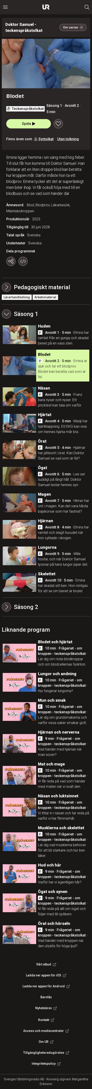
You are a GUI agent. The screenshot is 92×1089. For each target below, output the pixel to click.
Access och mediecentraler (43, 1031)
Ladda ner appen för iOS (43, 975)
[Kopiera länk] (11, 261)
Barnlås (46, 997)
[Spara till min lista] (58, 123)
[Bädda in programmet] (23, 261)
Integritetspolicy (44, 1063)
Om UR (43, 1042)
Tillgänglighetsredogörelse (43, 1052)
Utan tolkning (68, 139)
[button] (46, 314)
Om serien (70, 27)
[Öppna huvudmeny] (5, 7)
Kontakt (43, 1020)
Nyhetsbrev (43, 1008)
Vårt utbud (43, 964)
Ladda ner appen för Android (44, 986)
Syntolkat (46, 139)
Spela (26, 124)
